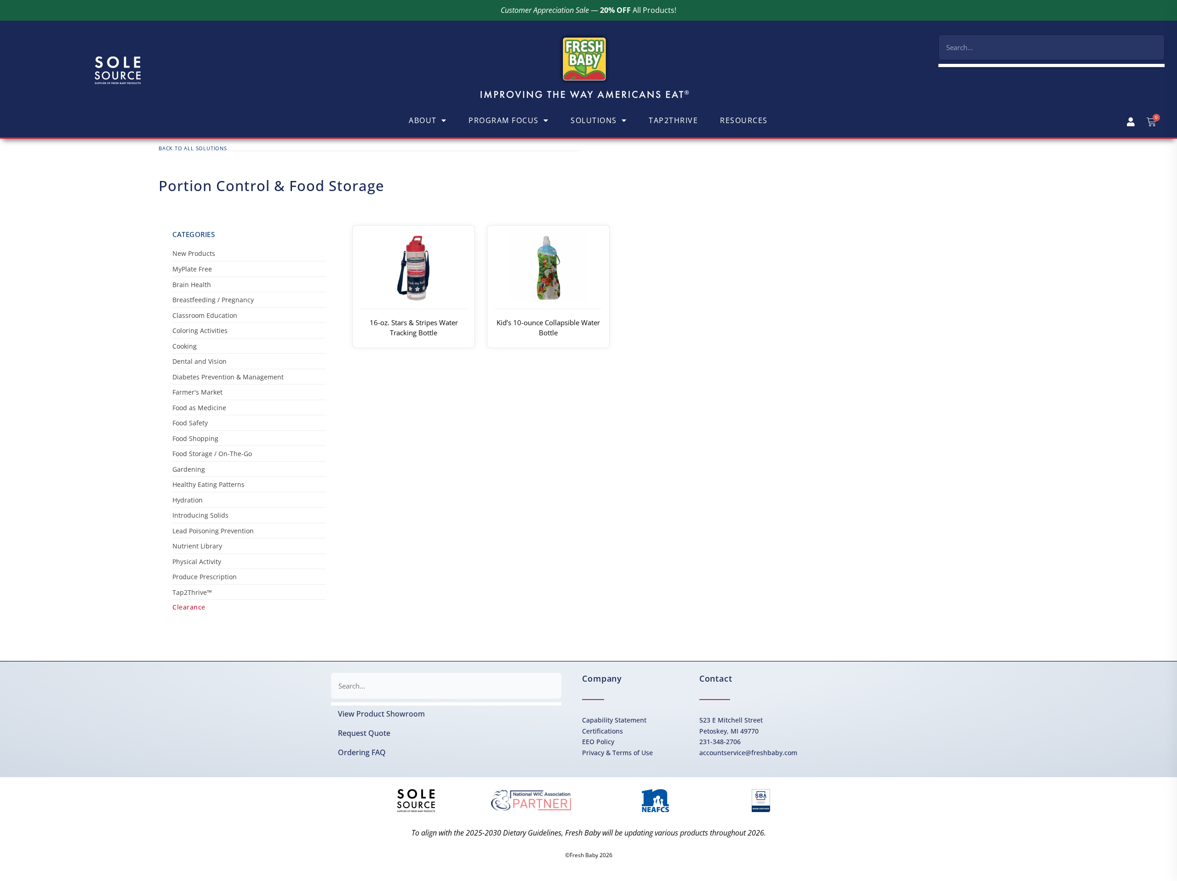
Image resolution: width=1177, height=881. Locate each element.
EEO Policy (598, 741)
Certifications (602, 731)
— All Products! (588, 10)
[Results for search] (1051, 65)
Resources (744, 120)
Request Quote (364, 733)
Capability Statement (614, 720)
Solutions (594, 120)
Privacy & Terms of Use (617, 752)
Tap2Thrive (673, 120)
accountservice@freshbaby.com (748, 752)
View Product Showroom (381, 714)
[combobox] (1051, 47)
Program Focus (504, 120)
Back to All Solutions (193, 148)
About (423, 120)
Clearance (189, 607)
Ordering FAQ (362, 752)
